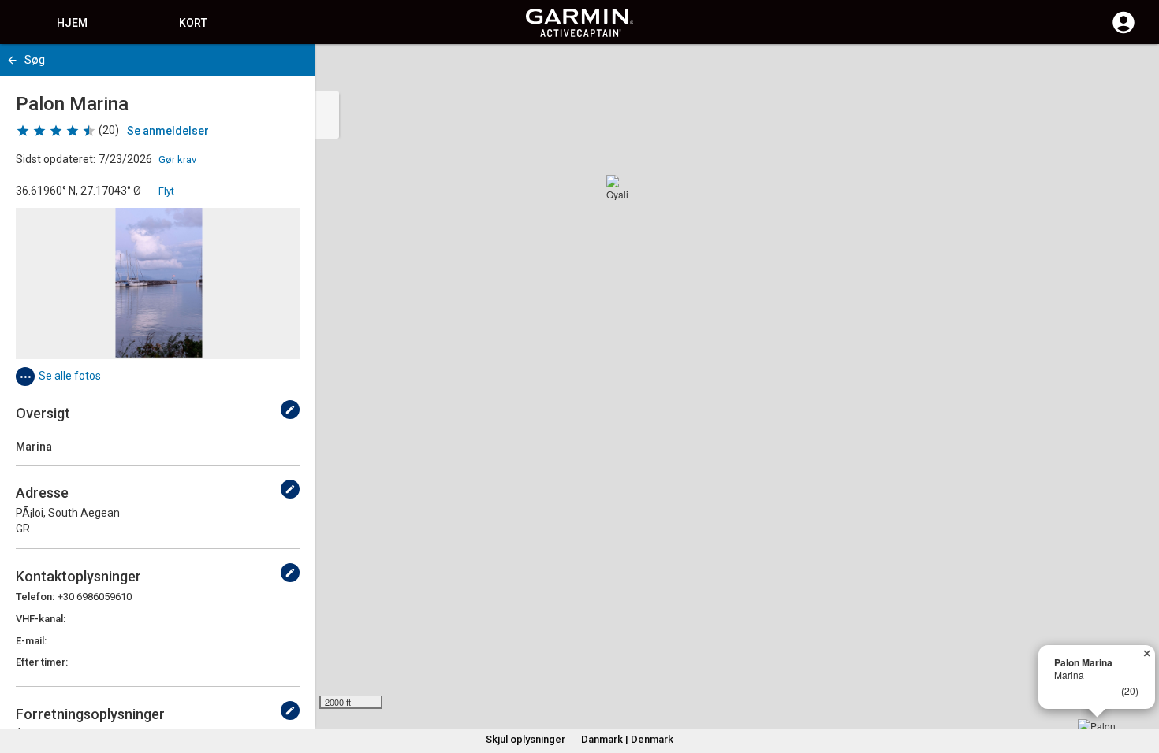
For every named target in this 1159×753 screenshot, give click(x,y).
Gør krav (177, 159)
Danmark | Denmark (627, 739)
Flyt (166, 191)
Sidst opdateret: (55, 159)
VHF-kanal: (40, 619)
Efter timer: (42, 662)
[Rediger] (290, 409)
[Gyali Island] (619, 187)
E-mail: (31, 641)
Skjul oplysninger (525, 739)
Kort (193, 23)
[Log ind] (1123, 31)
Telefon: (35, 597)
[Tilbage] (12, 60)
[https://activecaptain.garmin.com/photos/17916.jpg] (158, 283)
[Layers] (1132, 71)
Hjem (72, 23)
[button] (1139, 681)
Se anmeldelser (168, 130)
